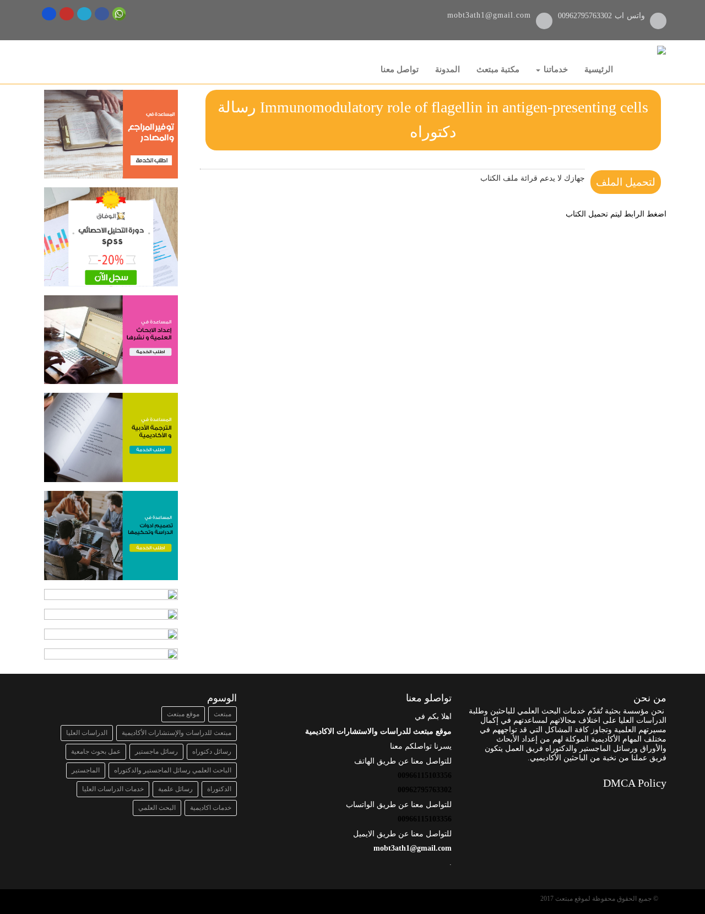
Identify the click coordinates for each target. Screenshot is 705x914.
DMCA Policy (634, 783)
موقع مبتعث (183, 714)
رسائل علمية (175, 789)
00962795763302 (586, 16)
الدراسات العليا (86, 733)
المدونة (447, 69)
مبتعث (222, 714)
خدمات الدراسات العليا (113, 789)
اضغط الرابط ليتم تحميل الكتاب (616, 214)
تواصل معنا (400, 69)
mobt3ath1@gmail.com (489, 15)
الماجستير (86, 770)
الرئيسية (598, 69)
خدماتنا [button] (554, 69)
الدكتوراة (219, 789)
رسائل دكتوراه (211, 751)
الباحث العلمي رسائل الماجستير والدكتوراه (172, 770)
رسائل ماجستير (156, 751)
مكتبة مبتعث (497, 69)
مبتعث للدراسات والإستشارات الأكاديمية (176, 733)
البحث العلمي (157, 808)
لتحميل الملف (625, 182)
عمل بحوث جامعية (96, 751)
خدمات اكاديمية (210, 808)
